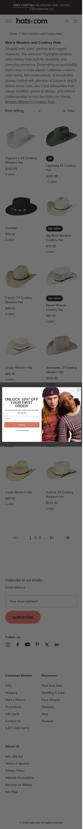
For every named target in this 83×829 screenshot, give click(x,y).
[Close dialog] (77, 389)
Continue (20, 425)
